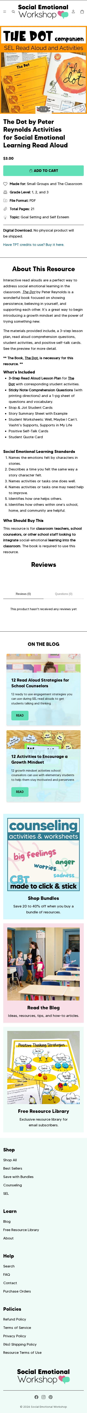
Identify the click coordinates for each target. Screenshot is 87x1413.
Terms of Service (17, 1327)
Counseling (12, 1185)
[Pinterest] (50, 1397)
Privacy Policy (14, 1336)
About (8, 1238)
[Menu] (4, 11)
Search (9, 1266)
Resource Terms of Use (22, 1353)
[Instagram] (43, 1397)
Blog (7, 1221)
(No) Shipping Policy (20, 1344)
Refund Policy (14, 1319)
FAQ (6, 1274)
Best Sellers (12, 1168)
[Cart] (82, 11)
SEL (6, 1193)
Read (20, 715)
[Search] (13, 11)
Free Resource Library (21, 1230)
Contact (10, 1283)
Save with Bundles (18, 1177)
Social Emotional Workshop (49, 1407)
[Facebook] (36, 1397)
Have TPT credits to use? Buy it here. (33, 244)
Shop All (10, 1160)
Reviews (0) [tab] (23, 593)
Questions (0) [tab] (63, 593)
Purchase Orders (17, 1291)
